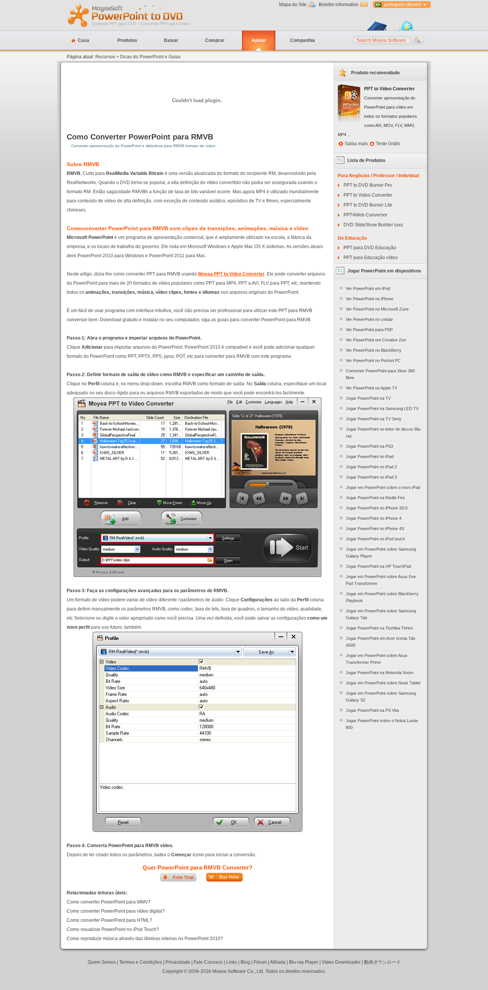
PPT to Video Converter (368, 195)
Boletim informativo (338, 4)
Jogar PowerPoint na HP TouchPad (378, 566)
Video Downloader (341, 962)
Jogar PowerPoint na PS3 (369, 446)
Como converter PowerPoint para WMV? (109, 902)
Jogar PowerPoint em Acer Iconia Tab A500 (380, 641)
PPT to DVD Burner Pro (368, 185)
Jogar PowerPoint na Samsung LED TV (382, 408)
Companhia (302, 40)
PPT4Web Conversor (365, 215)
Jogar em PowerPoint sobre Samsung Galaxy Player (381, 552)
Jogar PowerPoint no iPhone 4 (373, 518)
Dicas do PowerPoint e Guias (150, 56)
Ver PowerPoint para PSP (369, 329)
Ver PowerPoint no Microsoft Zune (377, 309)
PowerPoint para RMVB (133, 845)
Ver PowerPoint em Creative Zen (376, 340)
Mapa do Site (293, 4)
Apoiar (259, 40)
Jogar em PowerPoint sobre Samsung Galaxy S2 (381, 696)
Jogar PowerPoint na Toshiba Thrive (379, 628)
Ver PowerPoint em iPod (368, 288)
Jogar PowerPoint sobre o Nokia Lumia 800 (382, 724)
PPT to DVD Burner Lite (368, 205)
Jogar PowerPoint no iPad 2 (371, 467)
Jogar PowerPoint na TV (368, 398)
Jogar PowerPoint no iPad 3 (371, 477)
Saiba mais (356, 143)
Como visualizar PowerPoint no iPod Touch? (113, 929)
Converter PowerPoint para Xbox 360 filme (380, 374)
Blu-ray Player (303, 962)
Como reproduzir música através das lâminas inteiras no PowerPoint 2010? (145, 938)
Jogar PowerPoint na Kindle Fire (375, 497)
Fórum (260, 962)
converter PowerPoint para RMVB (125, 228)
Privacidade (177, 962)
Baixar (171, 40)
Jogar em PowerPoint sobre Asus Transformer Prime (377, 659)
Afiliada (278, 962)
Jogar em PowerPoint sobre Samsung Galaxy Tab (381, 614)
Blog (245, 962)
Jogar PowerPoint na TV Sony (373, 419)
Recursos (105, 56)
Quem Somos (102, 962)
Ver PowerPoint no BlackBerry (373, 350)
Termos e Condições (140, 962)
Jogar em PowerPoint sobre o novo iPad (383, 487)
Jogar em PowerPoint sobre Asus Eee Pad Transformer (381, 580)
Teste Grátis (388, 143)
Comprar (215, 40)
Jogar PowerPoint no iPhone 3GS (377, 508)
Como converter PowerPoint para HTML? (109, 920)
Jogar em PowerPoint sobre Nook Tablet (383, 683)
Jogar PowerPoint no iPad (369, 456)
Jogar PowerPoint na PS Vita (372, 710)
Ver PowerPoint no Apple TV (371, 388)
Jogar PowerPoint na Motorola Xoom (379, 672)
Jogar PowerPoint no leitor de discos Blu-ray (384, 432)
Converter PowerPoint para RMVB (151, 137)
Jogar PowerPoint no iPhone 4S (375, 528)
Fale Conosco (208, 962)
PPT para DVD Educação (370, 247)
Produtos (127, 40)
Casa (83, 40)
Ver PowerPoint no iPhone (369, 298)
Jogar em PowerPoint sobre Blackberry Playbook (382, 597)
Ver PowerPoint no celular (369, 319)
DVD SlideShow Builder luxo (373, 224)
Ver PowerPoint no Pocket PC (373, 360)
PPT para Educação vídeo (371, 257)
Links (231, 962)
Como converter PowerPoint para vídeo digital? (116, 911)
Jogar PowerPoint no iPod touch (375, 539)
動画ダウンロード (382, 962)
